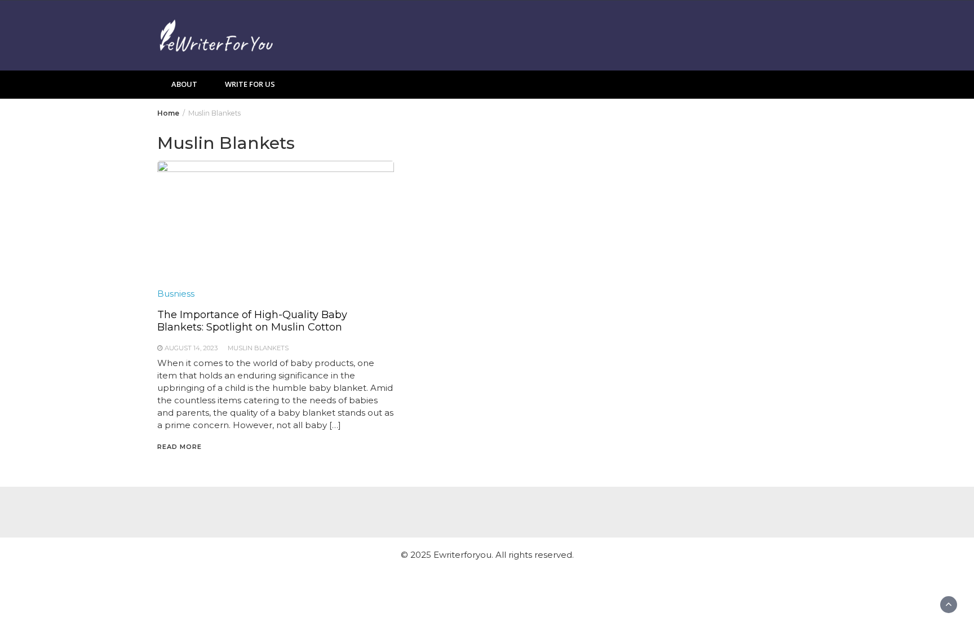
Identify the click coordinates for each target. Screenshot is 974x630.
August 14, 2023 (191, 348)
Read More (179, 447)
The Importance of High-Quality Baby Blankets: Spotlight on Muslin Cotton (252, 321)
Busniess (175, 293)
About (184, 84)
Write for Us (250, 84)
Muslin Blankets (258, 348)
